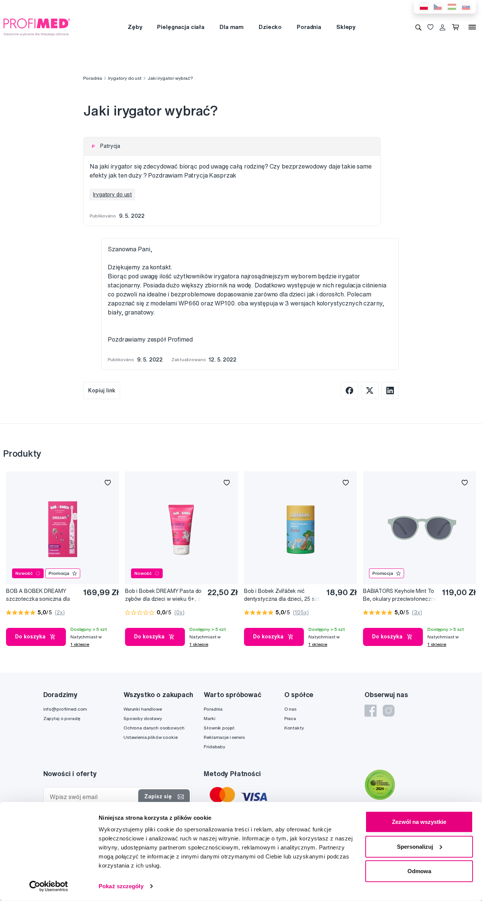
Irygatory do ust (125, 78)
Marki (209, 718)
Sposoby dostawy (143, 718)
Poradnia (309, 27)
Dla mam (232, 27)
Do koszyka (30, 636)
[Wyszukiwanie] (418, 27)
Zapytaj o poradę (61, 718)
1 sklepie (79, 644)
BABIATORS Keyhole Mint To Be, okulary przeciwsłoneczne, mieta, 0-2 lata (400, 595)
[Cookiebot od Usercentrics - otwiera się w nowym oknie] (49, 886)
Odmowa (419, 871)
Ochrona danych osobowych (154, 727)
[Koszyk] (457, 27)
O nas (290, 709)
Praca (290, 718)
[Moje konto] (442, 27)
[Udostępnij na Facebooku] (349, 390)
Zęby (135, 27)
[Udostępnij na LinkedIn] (390, 390)
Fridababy (214, 746)
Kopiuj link (101, 390)
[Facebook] (371, 711)
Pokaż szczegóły (121, 886)
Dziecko (270, 27)
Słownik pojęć (219, 727)
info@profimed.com (65, 709)
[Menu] (472, 27)
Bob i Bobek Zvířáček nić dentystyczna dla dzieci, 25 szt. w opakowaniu (282, 595)
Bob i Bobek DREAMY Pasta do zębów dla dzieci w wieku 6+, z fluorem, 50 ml (163, 595)
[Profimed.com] (37, 26)
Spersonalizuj (415, 846)
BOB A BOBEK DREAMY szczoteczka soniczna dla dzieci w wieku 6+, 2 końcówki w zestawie (38, 595)
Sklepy (345, 27)
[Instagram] (389, 711)
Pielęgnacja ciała (180, 27)
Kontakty (294, 727)
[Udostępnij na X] (369, 390)
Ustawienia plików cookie (151, 737)
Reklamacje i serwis (224, 737)
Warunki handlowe (143, 709)
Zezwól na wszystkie (419, 822)
